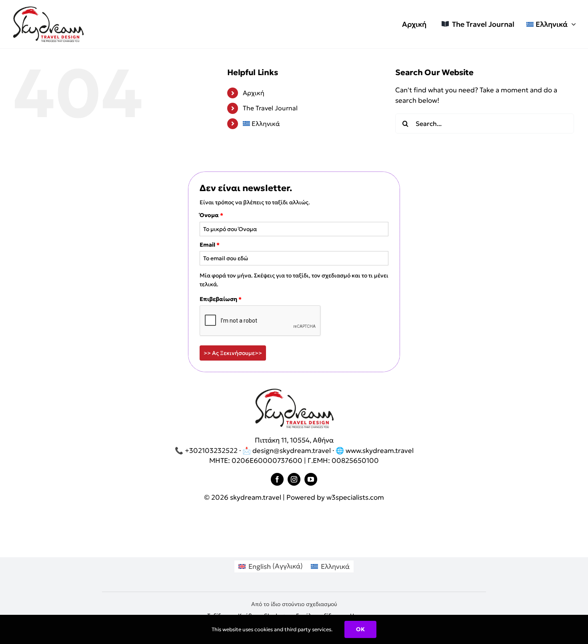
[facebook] (277, 479)
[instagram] (294, 479)
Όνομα (211, 215)
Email (210, 244)
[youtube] (310, 479)
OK (360, 629)
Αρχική (253, 93)
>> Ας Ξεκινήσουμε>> (233, 353)
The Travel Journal (270, 108)
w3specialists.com (355, 497)
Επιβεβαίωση (221, 299)
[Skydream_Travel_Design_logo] (48, 9)
